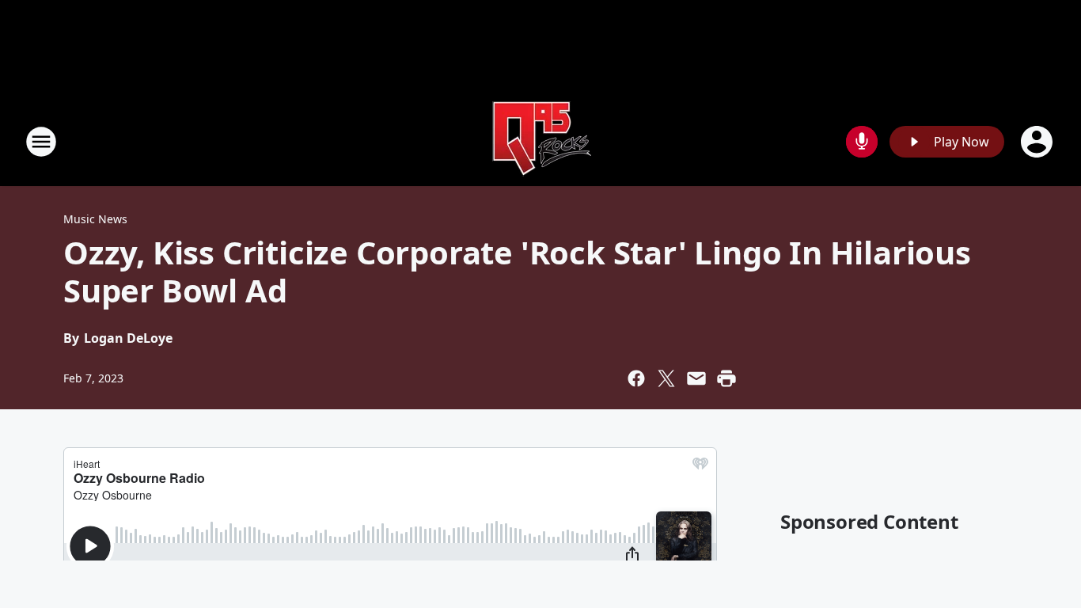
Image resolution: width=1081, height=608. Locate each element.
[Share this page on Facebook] (636, 378)
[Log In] (1038, 142)
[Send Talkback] (862, 142)
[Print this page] (726, 378)
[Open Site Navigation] (41, 142)
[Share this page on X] (666, 378)
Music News (95, 218)
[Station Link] (540, 141)
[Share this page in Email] (696, 378)
